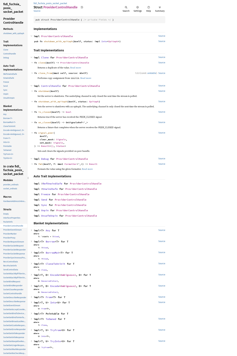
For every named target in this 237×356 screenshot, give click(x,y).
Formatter (70, 164)
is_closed (44, 112)
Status (60, 146)
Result (45, 146)
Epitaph (113, 41)
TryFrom (55, 330)
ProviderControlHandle (57, 36)
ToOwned (51, 319)
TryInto (55, 341)
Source (37, 11)
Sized (56, 236)
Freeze (45, 194)
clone (41, 62)
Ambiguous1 (68, 274)
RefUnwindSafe (52, 183)
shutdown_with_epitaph (58, 41)
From (49, 297)
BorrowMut (52, 252)
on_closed (44, 122)
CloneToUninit (55, 263)
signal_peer (45, 132)
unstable (151, 73)
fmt (40, 164)
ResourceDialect (49, 281)
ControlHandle (51, 85)
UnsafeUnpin (49, 215)
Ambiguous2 (68, 286)
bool (68, 112)
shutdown (43, 91)
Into (104, 41)
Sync (44, 205)
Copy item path (82, 7)
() (52, 146)
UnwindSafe (50, 188)
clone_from (45, 73)
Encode (54, 274)
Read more (75, 67)
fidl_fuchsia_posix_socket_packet (50, 3)
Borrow (50, 241)
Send (44, 199)
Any (48, 230)
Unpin (45, 210)
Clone (45, 57)
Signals (61, 139)
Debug (45, 158)
